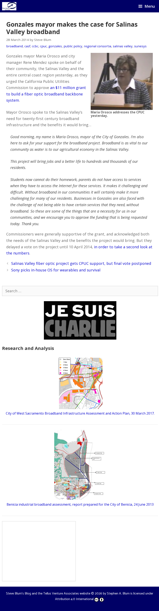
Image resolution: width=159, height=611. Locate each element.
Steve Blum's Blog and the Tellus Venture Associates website (48, 593)
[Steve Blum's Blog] (9, 6)
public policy (73, 46)
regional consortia (97, 46)
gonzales (55, 46)
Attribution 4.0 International (74, 599)
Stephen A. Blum (118, 593)
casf (27, 46)
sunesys (140, 46)
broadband (14, 46)
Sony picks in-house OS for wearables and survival (55, 269)
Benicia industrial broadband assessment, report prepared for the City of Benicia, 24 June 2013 (80, 504)
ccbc (35, 46)
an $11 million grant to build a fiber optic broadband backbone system (46, 94)
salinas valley (122, 46)
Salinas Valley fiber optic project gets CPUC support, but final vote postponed (81, 263)
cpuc (43, 46)
